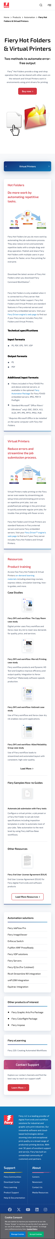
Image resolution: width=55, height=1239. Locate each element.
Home (6, 17)
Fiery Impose (18, 1025)
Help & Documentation (14, 1197)
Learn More (18, 1087)
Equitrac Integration (18, 986)
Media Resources (40, 1192)
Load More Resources (26, 896)
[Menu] (49, 5)
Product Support (11, 1192)
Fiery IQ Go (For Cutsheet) (21, 967)
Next (49, 166)
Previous (6, 166)
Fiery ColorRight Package (24, 1018)
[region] (27, 1226)
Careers (35, 1177)
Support (9, 1167)
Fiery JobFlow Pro (17, 928)
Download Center (12, 1182)
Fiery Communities (12, 1177)
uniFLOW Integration (18, 980)
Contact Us (37, 1187)
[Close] (51, 1217)
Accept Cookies (36, 1234)
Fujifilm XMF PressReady (21, 947)
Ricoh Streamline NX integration (24, 973)
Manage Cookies (17, 1234)
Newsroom (37, 1182)
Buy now (26, 91)
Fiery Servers (14, 960)
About (36, 1167)
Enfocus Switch (16, 941)
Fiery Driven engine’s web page (22, 314)
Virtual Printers (27, 166)
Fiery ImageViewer (17, 934)
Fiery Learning (10, 1187)
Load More (25, 768)
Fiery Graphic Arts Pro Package (27, 1012)
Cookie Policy (32, 1229)
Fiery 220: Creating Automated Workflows (27, 1050)
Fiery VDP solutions (18, 954)
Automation (29, 17)
